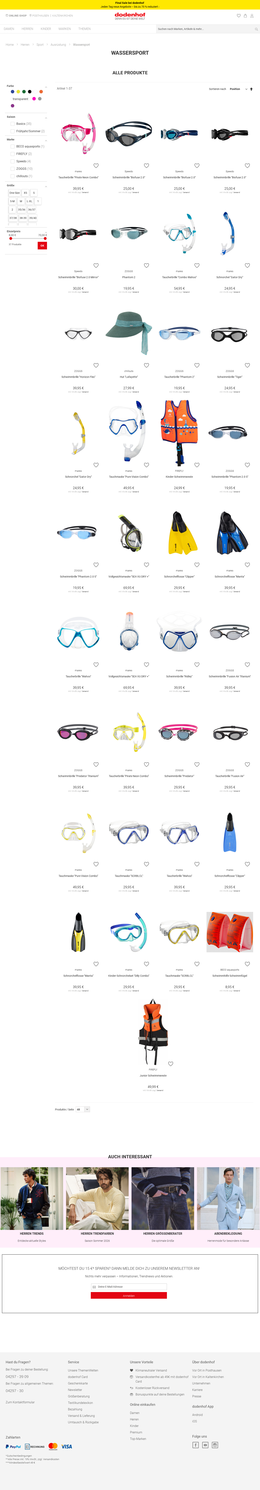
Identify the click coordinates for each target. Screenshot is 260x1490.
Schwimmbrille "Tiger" (229, 376)
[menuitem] (9, 29)
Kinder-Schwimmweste (179, 476)
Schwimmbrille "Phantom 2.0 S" (229, 476)
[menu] (130, 29)
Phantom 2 (128, 277)
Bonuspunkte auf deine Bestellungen (160, 1394)
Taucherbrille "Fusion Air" (229, 776)
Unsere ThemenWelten (83, 1370)
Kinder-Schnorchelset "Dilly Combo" (128, 975)
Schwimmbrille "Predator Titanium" (78, 776)
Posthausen (40, 15)
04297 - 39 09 (17, 1376)
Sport (40, 44)
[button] (96, 165)
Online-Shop (18, 15)
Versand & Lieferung (81, 1416)
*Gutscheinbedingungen (19, 1455)
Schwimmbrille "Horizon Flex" (78, 376)
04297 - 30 (14, 1390)
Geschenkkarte (78, 1383)
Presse (196, 1396)
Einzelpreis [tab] (13, 231)
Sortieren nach (217, 89)
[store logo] (130, 15)
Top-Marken (138, 1439)
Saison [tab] (11, 116)
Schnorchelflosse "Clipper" (179, 576)
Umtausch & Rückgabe (83, 1422)
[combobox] (208, 29)
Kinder (134, 1426)
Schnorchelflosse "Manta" (230, 576)
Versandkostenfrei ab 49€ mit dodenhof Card (162, 1379)
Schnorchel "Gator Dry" (229, 277)
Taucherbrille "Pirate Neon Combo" (78, 177)
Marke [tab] (10, 139)
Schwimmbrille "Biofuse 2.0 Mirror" (78, 277)
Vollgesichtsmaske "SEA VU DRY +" (128, 576)
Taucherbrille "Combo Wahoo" (179, 277)
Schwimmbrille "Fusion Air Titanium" (230, 676)
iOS (194, 1421)
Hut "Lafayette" (129, 376)
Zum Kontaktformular (20, 1402)
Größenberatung (79, 1396)
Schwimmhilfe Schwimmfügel (229, 975)
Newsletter (75, 1390)
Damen (135, 1413)
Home (10, 44)
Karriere (197, 1390)
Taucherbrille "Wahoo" (78, 676)
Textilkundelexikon (80, 1403)
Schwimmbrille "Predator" (179, 776)
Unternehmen (201, 1383)
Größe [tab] (10, 185)
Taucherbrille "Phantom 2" (179, 376)
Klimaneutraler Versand (151, 1370)
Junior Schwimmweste (153, 1075)
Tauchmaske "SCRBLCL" (129, 875)
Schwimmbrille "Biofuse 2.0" (128, 177)
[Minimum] (10, 238)
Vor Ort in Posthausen (207, 1370)
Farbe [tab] (10, 85)
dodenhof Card (78, 1377)
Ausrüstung (58, 44)
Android (197, 1415)
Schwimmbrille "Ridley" (179, 676)
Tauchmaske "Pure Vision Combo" (128, 476)
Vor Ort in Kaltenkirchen (208, 1377)
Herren (25, 44)
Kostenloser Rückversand (152, 1388)
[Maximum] (45, 238)
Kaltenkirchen (62, 15)
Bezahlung (75, 1409)
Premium (136, 1432)
